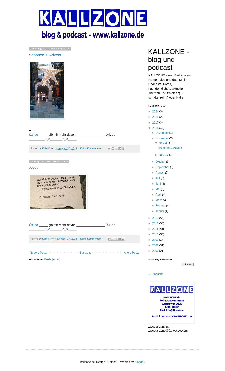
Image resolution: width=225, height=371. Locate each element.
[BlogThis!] (113, 148)
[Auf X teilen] (116, 148)
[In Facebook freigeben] (119, 148)
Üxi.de (33, 134)
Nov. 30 (164, 143)
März (159, 200)
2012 (155, 223)
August (160, 172)
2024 (155, 111)
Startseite (85, 252)
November (162, 138)
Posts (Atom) (52, 259)
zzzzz (34, 168)
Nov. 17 (164, 154)
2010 (155, 234)
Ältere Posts (131, 252)
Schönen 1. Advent (45, 55)
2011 (155, 228)
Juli (158, 178)
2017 (155, 122)
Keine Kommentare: (91, 148)
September (163, 167)
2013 (155, 217)
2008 (155, 245)
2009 (155, 239)
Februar (161, 205)
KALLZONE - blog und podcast (168, 59)
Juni (159, 183)
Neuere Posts (38, 252)
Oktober (161, 161)
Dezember (162, 132)
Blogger (139, 361)
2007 (155, 250)
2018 (155, 116)
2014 (155, 128)
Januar (160, 211)
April (159, 194)
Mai (158, 189)
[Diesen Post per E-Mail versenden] (109, 148)
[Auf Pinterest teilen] (123, 148)
